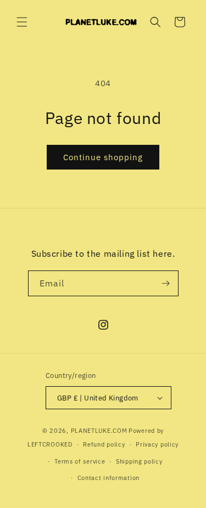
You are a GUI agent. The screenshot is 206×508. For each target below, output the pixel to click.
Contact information (108, 478)
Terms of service (79, 461)
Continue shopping (103, 157)
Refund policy (104, 444)
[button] (22, 22)
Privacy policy (157, 444)
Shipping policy (139, 461)
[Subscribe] (166, 283)
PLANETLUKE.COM (99, 430)
